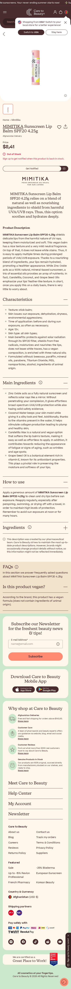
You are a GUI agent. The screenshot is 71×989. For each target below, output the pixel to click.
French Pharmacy (19, 882)
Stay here (57, 32)
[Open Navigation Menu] (5, 12)
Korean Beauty (45, 882)
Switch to (31, 32)
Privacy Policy (44, 848)
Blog (11, 837)
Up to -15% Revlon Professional (19, 875)
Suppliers (42, 853)
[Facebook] (23, 942)
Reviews (13, 848)
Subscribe (35, 656)
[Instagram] (11, 942)
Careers (13, 842)
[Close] (68, 935)
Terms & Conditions (48, 842)
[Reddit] (47, 942)
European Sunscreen (49, 873)
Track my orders (46, 837)
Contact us (43, 832)
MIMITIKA (13, 127)
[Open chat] (64, 982)
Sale (10, 868)
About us (13, 832)
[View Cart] (61, 12)
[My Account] (55, 12)
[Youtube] (60, 942)
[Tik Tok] (35, 942)
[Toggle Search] (10, 12)
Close (65, 22)
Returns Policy (17, 853)
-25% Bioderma (45, 868)
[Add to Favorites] (59, 127)
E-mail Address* (19, 639)
